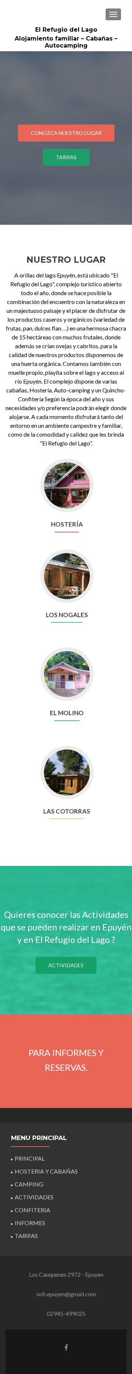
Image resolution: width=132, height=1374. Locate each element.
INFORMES (30, 1222)
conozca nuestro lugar (66, 133)
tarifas (66, 157)
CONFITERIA (32, 1209)
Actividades (66, 965)
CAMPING (29, 1184)
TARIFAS (26, 1235)
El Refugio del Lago (66, 29)
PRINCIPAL (30, 1158)
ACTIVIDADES (34, 1196)
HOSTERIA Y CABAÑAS (46, 1171)
